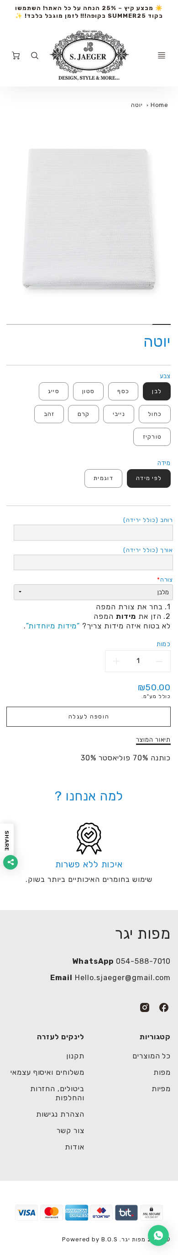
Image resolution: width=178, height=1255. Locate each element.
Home (160, 104)
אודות (74, 1147)
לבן (157, 391)
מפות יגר (143, 933)
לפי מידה (149, 478)
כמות (164, 644)
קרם (84, 413)
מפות (162, 1072)
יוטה (137, 104)
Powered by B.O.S (90, 1239)
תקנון (75, 1056)
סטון (88, 391)
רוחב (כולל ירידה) (148, 519)
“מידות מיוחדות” (53, 626)
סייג (53, 391)
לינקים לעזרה (60, 1036)
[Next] (11, 228)
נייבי (119, 413)
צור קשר (70, 1130)
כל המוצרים (151, 1056)
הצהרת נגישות (60, 1114)
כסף (123, 391)
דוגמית (103, 478)
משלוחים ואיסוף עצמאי (47, 1072)
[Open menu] (161, 55)
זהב (49, 413)
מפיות (161, 1088)
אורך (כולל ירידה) (148, 550)
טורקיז (152, 436)
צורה (166, 579)
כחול (155, 413)
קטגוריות (155, 1036)
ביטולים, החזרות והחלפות (57, 1093)
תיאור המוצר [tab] (153, 739)
